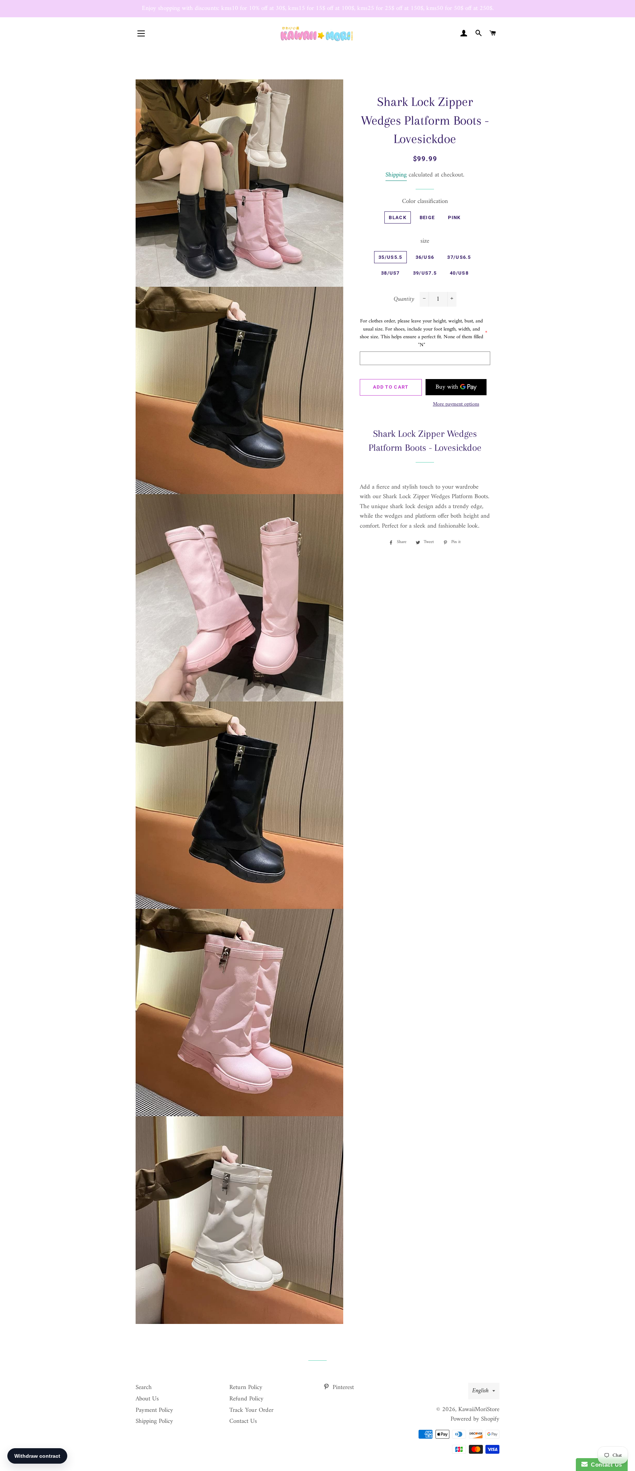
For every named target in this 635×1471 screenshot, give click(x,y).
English (480, 1390)
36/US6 (425, 257)
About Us (147, 1398)
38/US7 (390, 273)
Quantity (404, 299)
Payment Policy (154, 1410)
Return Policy (245, 1387)
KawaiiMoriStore (478, 1409)
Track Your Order (251, 1410)
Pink (454, 217)
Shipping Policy (154, 1421)
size (424, 241)
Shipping (396, 175)
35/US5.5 (390, 257)
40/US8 (459, 273)
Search (144, 1387)
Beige (427, 217)
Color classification (425, 202)
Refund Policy (246, 1398)
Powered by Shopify (475, 1419)
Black (397, 217)
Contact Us (243, 1421)
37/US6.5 (459, 257)
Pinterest (342, 1387)
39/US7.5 (425, 273)
